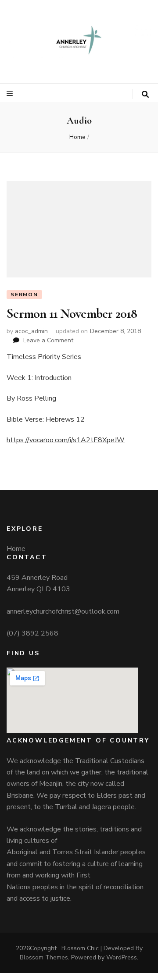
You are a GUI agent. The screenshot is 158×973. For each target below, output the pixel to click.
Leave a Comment (48, 340)
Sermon (24, 294)
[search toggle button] (145, 94)
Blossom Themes (44, 957)
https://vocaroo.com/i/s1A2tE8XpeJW (66, 440)
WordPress (121, 957)
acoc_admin (31, 331)
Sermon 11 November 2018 (72, 313)
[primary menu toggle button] (11, 93)
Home (16, 549)
